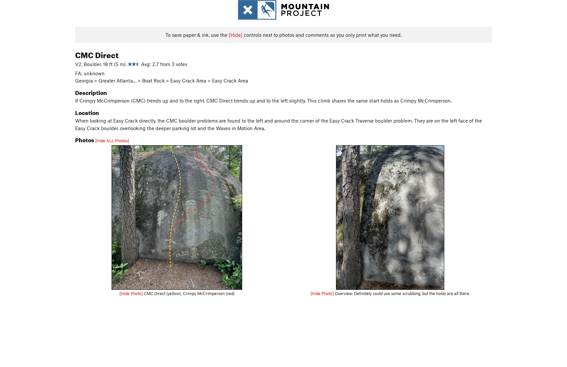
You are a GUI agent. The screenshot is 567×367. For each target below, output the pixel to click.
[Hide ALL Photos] (112, 140)
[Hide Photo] (131, 293)
